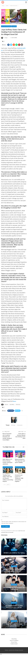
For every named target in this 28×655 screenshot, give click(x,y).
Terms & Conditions (14, 640)
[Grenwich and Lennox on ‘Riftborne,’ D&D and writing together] (20, 470)
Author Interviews (6, 26)
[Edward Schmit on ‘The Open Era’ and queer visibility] (20, 454)
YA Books (14, 26)
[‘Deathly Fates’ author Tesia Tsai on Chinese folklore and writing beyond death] (8, 470)
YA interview (18, 404)
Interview (6, 404)
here (14, 401)
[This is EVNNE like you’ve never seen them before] (14, 583)
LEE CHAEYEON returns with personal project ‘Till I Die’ (14, 606)
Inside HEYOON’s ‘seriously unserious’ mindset (14, 625)
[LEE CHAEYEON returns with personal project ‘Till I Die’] (14, 601)
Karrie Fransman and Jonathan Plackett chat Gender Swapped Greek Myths (7, 437)
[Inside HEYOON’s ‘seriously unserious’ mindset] (14, 620)
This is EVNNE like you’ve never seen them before (14, 588)
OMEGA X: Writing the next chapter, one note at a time (14, 570)
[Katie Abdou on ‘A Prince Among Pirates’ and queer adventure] (8, 454)
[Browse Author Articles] (14, 420)
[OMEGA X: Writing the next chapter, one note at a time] (14, 565)
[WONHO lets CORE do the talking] (14, 546)
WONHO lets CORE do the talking (14, 553)
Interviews (14, 549)
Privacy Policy (14, 642)
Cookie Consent (14, 643)
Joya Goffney (12, 404)
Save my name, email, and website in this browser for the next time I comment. (13, 522)
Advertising (14, 638)
